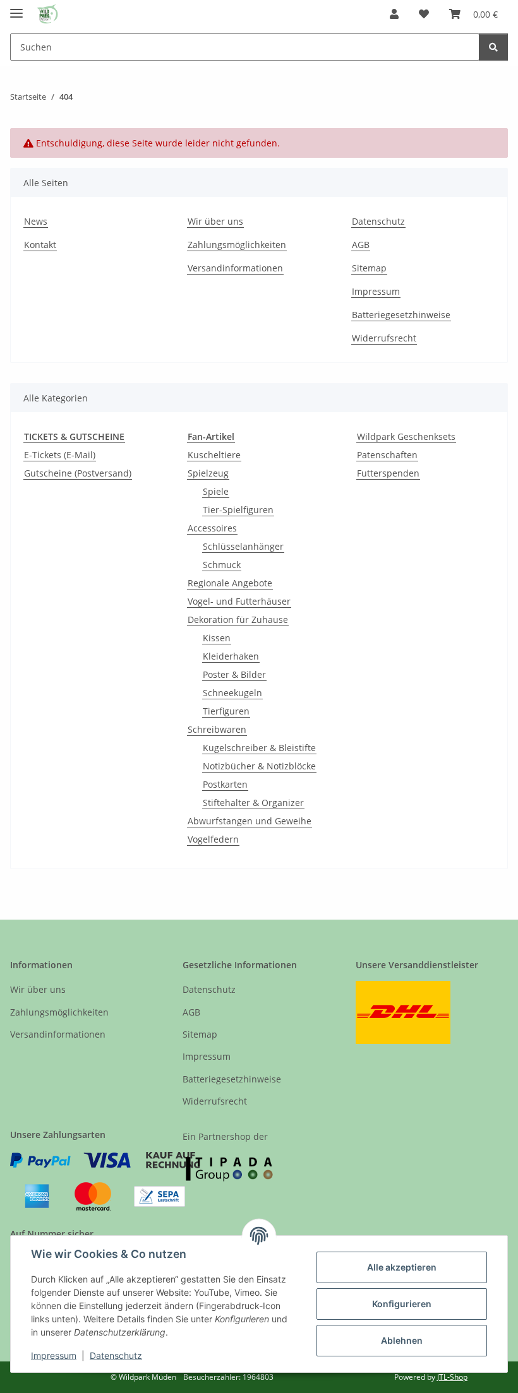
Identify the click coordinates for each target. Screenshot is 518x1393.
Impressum (53, 1355)
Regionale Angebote (230, 583)
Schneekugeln (232, 693)
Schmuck (222, 565)
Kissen (217, 638)
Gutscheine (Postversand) (77, 473)
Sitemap (369, 268)
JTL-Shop (452, 1377)
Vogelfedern (213, 839)
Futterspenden (388, 473)
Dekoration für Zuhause (238, 619)
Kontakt (40, 245)
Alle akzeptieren (402, 1267)
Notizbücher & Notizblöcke (259, 766)
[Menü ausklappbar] (16, 8)
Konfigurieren (401, 1303)
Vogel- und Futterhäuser (239, 601)
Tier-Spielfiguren (238, 510)
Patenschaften (387, 455)
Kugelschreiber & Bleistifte (259, 748)
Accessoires (212, 528)
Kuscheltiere (214, 455)
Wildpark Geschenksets (406, 436)
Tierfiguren (226, 711)
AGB (361, 245)
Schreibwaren (217, 729)
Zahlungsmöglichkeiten (237, 245)
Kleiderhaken (231, 656)
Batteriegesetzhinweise (401, 315)
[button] (394, 14)
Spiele (216, 491)
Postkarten (225, 784)
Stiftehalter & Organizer (253, 803)
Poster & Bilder (234, 674)
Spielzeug (208, 473)
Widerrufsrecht (384, 338)
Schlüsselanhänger (243, 546)
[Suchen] (493, 47)
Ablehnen (402, 1340)
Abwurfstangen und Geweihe (249, 821)
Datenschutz (116, 1355)
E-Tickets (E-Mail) (59, 455)
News (35, 221)
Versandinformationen (235, 268)
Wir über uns (215, 221)
